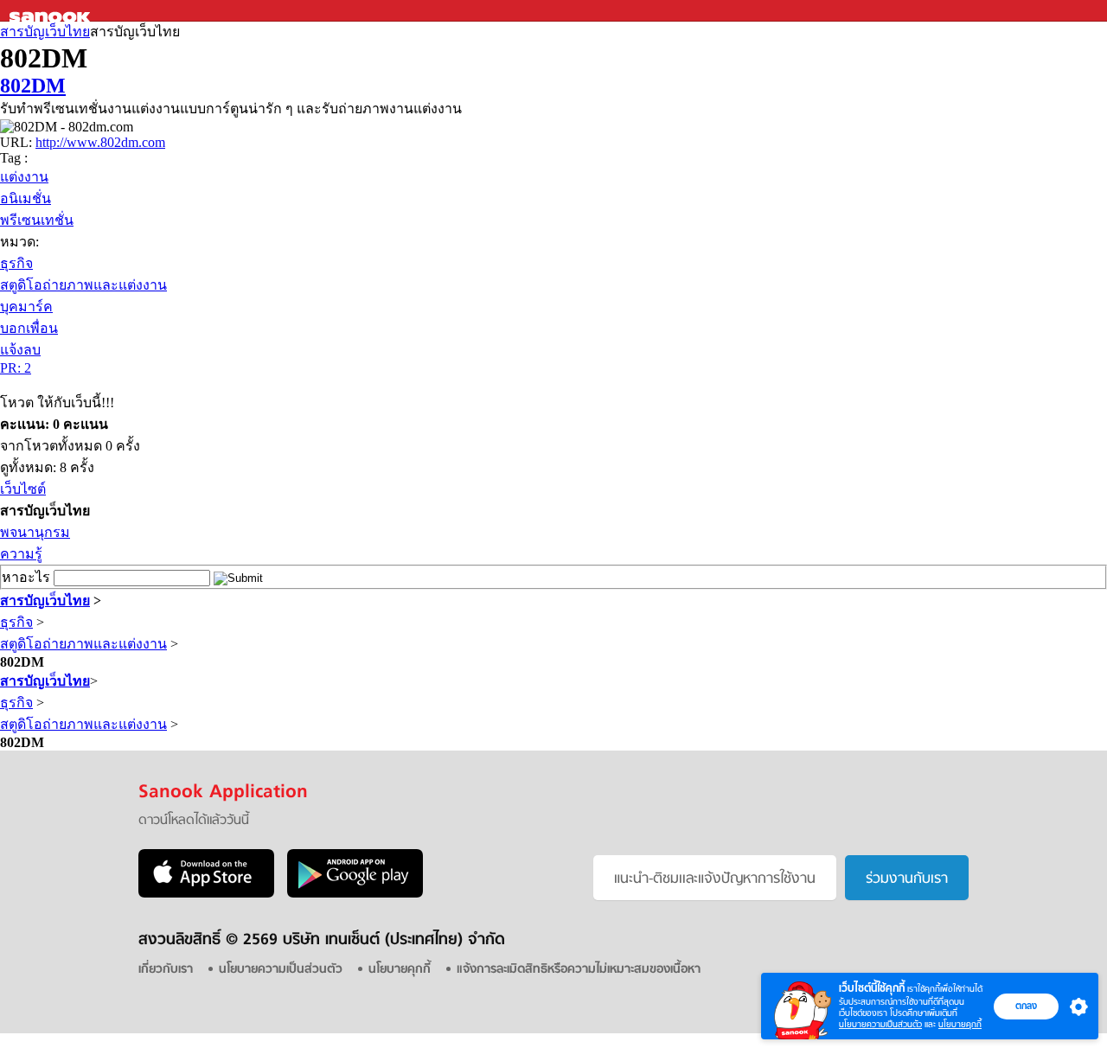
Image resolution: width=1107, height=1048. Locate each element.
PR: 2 (15, 368)
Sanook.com (52, 11)
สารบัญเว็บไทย (45, 31)
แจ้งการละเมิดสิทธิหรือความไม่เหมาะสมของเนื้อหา (579, 970)
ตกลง (1026, 1005)
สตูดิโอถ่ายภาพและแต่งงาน (83, 285)
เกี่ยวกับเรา (165, 970)
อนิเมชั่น (25, 198)
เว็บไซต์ (23, 489)
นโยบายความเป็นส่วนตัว (880, 1024)
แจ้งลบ (20, 349)
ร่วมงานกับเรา (907, 879)
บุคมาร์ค (26, 306)
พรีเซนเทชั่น (37, 220)
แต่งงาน (24, 176)
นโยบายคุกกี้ (960, 1024)
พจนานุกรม (35, 532)
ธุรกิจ (16, 263)
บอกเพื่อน (29, 328)
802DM (33, 85)
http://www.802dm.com (100, 142)
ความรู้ (21, 553)
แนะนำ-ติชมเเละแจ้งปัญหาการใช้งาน (715, 879)
